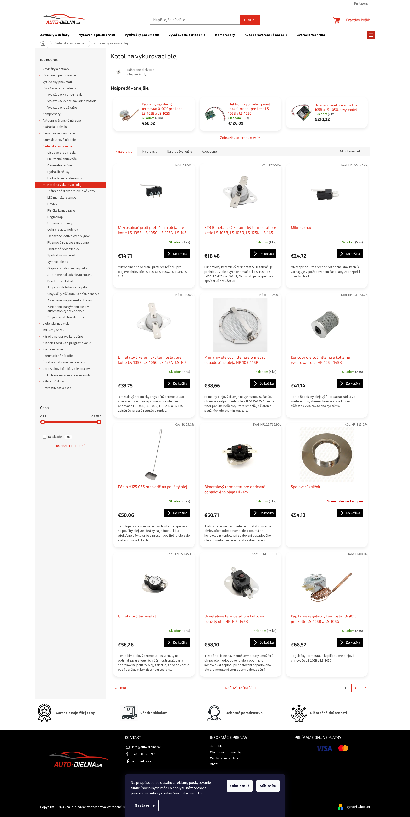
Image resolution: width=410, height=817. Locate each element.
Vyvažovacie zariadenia (59, 88)
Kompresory (52, 114)
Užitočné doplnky (59, 223)
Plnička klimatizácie (61, 210)
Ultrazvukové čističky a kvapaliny (66, 368)
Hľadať (250, 20)
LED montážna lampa (62, 197)
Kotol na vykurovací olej (64, 184)
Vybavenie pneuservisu (59, 75)
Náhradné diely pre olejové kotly (72, 191)
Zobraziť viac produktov (238, 137)
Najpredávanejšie (179, 151)
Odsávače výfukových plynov (68, 236)
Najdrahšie (149, 151)
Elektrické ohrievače (62, 159)
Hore (123, 688)
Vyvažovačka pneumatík (64, 94)
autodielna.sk (141, 761)
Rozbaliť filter (68, 445)
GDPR (214, 764)
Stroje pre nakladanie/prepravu (69, 274)
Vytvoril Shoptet (358, 807)
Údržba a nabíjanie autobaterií (64, 362)
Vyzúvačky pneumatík (58, 82)
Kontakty (216, 746)
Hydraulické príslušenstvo (65, 178)
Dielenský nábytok (56, 323)
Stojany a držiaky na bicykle (67, 287)
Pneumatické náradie (58, 355)
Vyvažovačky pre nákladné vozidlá (71, 101)
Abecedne (209, 151)
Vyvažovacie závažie (62, 107)
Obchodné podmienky (226, 752)
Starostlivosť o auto (57, 388)
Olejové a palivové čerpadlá (67, 268)
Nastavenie (145, 805)
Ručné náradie (53, 349)
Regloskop (55, 217)
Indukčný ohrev (53, 330)
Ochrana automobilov (62, 229)
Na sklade (59, 437)
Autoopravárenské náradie (62, 120)
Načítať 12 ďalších (240, 688)
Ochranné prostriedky (63, 249)
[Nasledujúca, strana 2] (355, 688)
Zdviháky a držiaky (56, 69)
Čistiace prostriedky (62, 152)
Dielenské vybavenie (57, 146)
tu (200, 793)
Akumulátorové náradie (59, 139)
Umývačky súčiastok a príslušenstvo (73, 294)
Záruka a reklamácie (224, 758)
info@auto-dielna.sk (146, 747)
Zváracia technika (55, 126)
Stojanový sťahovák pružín (66, 317)
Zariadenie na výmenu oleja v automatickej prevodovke (68, 309)
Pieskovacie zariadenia (59, 133)
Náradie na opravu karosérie (63, 336)
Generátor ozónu (59, 165)
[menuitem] (54, 35)
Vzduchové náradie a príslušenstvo (68, 375)
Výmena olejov (57, 261)
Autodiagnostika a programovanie (67, 343)
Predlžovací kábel (60, 281)
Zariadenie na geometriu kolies (69, 300)
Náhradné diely (53, 381)
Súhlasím (268, 785)
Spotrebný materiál (61, 255)
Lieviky (52, 204)
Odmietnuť (239, 785)
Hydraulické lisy (58, 172)
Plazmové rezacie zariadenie (68, 242)
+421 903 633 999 (144, 754)
